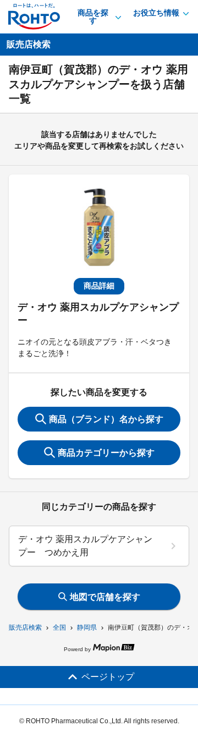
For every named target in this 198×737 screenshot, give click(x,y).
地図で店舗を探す (105, 597)
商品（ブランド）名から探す (106, 419)
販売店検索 (25, 627)
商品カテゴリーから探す (106, 452)
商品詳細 (99, 285)
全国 (59, 627)
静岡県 (87, 627)
